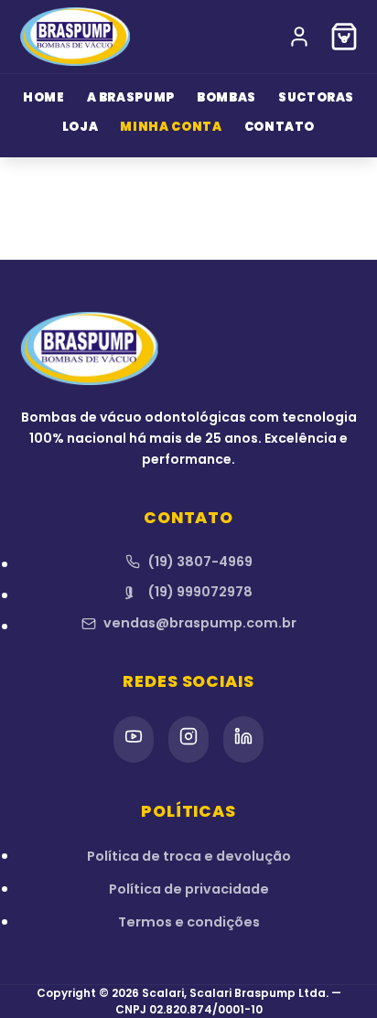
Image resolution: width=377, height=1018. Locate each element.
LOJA (80, 126)
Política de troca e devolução (189, 856)
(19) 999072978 (200, 592)
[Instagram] (188, 739)
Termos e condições (189, 922)
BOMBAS (226, 97)
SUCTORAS (316, 97)
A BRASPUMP (131, 97)
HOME (44, 97)
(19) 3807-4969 (200, 561)
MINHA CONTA (170, 126)
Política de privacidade (189, 889)
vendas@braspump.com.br (199, 623)
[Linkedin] (243, 739)
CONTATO (280, 126)
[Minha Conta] (299, 36)
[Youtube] (133, 739)
